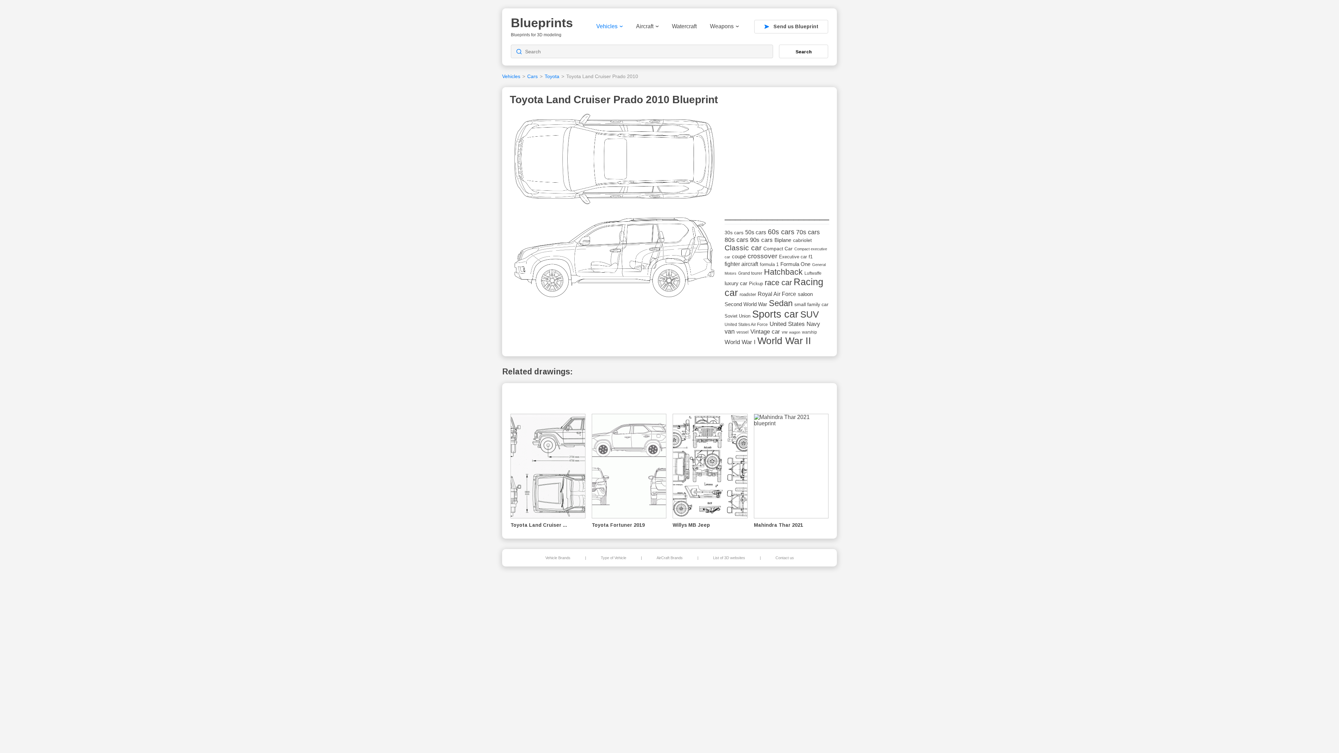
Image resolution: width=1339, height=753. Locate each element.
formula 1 (769, 264)
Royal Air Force (777, 294)
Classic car (743, 248)
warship (809, 332)
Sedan (781, 303)
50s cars (755, 232)
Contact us (785, 558)
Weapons (722, 26)
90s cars (761, 239)
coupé (739, 256)
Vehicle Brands (557, 558)
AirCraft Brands (670, 558)
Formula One (795, 264)
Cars (532, 76)
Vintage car (765, 331)
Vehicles (607, 26)
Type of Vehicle (613, 558)
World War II (784, 340)
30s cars (734, 232)
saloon (805, 294)
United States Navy (795, 324)
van (730, 331)
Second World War (746, 304)
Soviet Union (737, 316)
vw (784, 332)
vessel (742, 332)
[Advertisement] (777, 157)
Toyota (552, 76)
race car (778, 282)
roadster (748, 294)
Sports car (775, 314)
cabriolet (802, 240)
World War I (740, 342)
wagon (794, 332)
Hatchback (783, 272)
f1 (811, 256)
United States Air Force (746, 324)
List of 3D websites (729, 558)
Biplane (782, 240)
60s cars (781, 232)
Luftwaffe (813, 273)
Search (804, 51)
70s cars (808, 232)
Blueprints (542, 23)
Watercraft (684, 26)
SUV (809, 314)
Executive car (793, 256)
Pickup (756, 283)
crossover (762, 256)
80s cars (736, 239)
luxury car (736, 283)
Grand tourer (750, 273)
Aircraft (644, 26)
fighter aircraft (741, 264)
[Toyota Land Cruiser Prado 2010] (615, 208)
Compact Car (778, 248)
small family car (811, 304)
